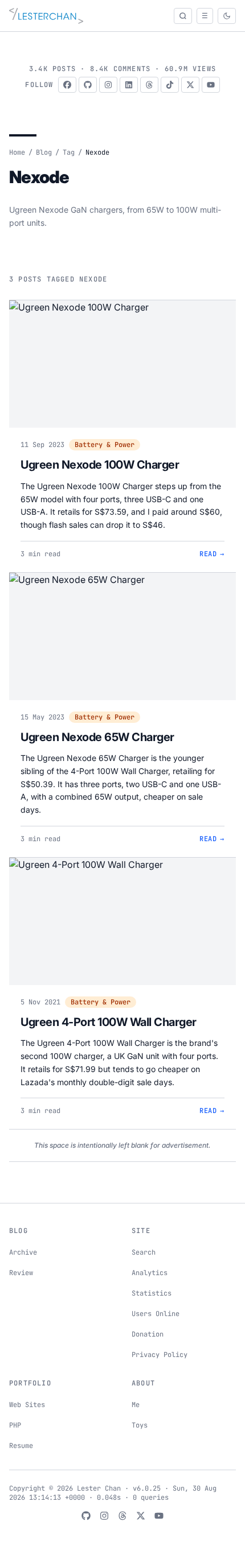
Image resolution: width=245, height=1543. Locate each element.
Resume (21, 1445)
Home (17, 152)
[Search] (183, 16)
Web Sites (27, 1404)
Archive (23, 1252)
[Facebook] (67, 85)
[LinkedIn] (129, 85)
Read (211, 554)
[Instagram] (108, 85)
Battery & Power (104, 444)
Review (21, 1272)
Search (144, 1252)
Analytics (150, 1272)
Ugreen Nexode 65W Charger (97, 737)
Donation (148, 1334)
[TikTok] (170, 85)
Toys (140, 1425)
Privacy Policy (159, 1354)
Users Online (155, 1313)
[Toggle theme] (227, 16)
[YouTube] (211, 85)
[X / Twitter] (190, 85)
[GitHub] (88, 85)
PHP (15, 1425)
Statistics (152, 1293)
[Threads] (149, 85)
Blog (44, 152)
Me (136, 1404)
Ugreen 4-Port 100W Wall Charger (109, 1022)
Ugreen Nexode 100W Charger (100, 464)
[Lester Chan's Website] (46, 16)
